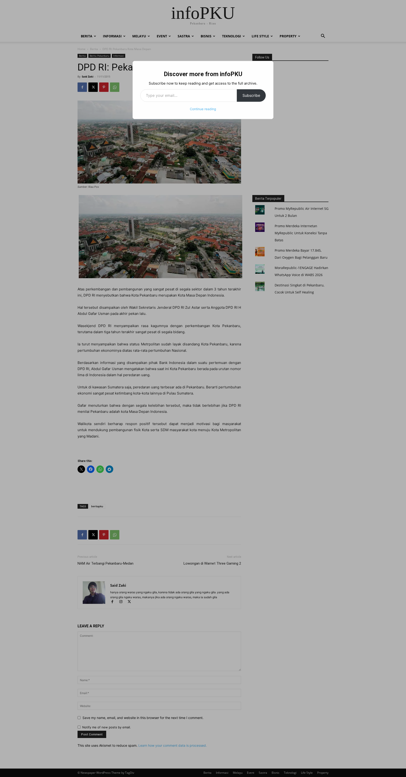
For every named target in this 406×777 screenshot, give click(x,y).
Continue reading (203, 109)
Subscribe (251, 95)
